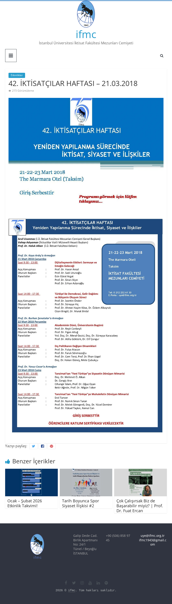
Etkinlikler (17, 75)
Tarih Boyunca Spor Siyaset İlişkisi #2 (80, 503)
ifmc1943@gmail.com (152, 542)
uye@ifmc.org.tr (153, 535)
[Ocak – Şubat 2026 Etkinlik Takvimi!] (31, 471)
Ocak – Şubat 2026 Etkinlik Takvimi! (24, 503)
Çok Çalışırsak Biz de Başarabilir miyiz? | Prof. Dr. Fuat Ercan (139, 505)
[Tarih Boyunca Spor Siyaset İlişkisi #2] (86, 471)
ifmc (86, 34)
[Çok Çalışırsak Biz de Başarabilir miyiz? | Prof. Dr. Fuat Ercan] (140, 471)
